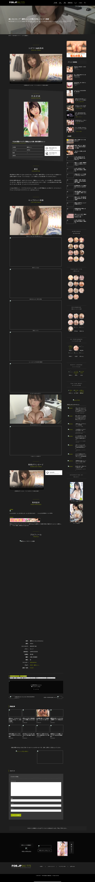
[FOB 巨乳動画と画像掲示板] (17, 3)
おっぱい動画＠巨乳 (80, 101)
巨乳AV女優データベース (14, 21)
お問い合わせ (72, 866)
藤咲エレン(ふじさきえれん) (53, 21)
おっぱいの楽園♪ (79, 108)
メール (12, 803)
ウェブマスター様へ (62, 866)
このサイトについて (51, 866)
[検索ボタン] (84, 3)
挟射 (37, 21)
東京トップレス (79, 116)
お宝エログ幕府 (79, 131)
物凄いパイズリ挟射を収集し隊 (44, 21)
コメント (13, 781)
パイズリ (34, 21)
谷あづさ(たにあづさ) (62, 21)
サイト (12, 808)
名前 (12, 798)
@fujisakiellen (33, 662)
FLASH (31, 667)
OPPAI (31, 21)
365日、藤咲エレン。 (35, 665)
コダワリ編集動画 (22, 21)
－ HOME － (41, 866)
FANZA (28, 21)
